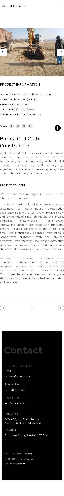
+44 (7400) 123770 (16, 403)
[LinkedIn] (30, 126)
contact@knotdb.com (18, 376)
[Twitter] (18, 126)
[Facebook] (11, 126)
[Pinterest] (24, 126)
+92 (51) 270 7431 (15, 390)
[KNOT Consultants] (15, 6)
